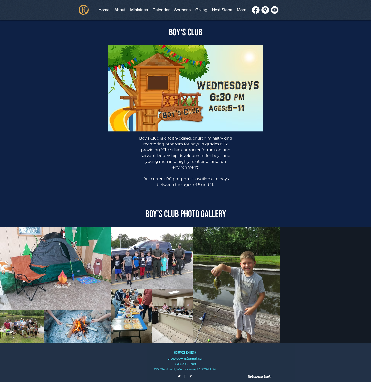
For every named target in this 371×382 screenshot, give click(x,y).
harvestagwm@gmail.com (185, 358)
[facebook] (185, 376)
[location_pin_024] (265, 10)
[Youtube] (274, 10)
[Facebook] (256, 10)
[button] (139, 10)
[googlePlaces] (191, 376)
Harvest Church (185, 353)
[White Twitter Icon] (179, 376)
